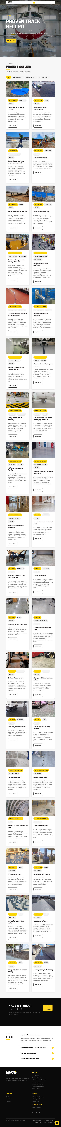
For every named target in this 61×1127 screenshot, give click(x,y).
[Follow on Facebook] (36, 1112)
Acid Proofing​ (35, 1075)
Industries (9, 1099)
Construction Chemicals (38, 1082)
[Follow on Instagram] (33, 1112)
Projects (8, 1101)
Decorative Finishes (37, 1084)
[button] (17, 105)
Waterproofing (36, 1088)
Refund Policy (38, 1122)
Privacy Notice (37, 1120)
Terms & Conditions (49, 1122)
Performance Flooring (38, 1086)
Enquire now (11, 41)
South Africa (35, 1101)
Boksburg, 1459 (36, 1099)
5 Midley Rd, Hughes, (38, 1097)
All (9, 77)
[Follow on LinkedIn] (40, 1112)
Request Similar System (48, 1008)
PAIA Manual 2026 (48, 1120)
